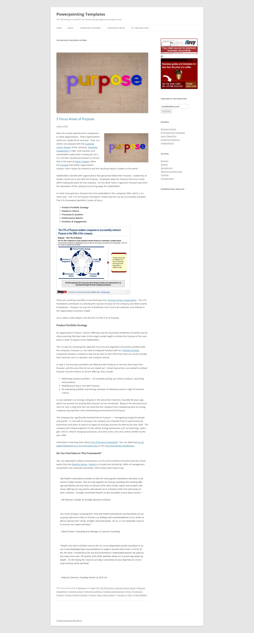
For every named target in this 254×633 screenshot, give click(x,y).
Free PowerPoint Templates (173, 132)
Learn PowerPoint (169, 136)
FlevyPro (93, 464)
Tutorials (164, 175)
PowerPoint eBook (116, 28)
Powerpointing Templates (80, 14)
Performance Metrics (93, 591)
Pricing (128, 591)
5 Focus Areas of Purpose (75, 119)
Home (59, 28)
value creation (108, 595)
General (164, 164)
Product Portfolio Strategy (76, 595)
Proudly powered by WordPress (69, 620)
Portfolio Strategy (130, 350)
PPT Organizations (140, 28)
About (71, 28)
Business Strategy (168, 129)
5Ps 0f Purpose (106, 588)
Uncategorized (167, 178)
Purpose (64, 165)
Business (82, 588)
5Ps (98, 588)
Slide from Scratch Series (171, 171)
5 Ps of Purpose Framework (104, 442)
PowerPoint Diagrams (90, 28)
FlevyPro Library (79, 464)
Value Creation (82, 161)
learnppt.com (167, 168)
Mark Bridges (141, 595)
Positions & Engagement (113, 591)
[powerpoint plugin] (162, 56)
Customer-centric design (125, 588)
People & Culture (75, 591)
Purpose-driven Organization (122, 300)
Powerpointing (167, 143)
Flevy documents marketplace (119, 445)
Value (99, 595)
